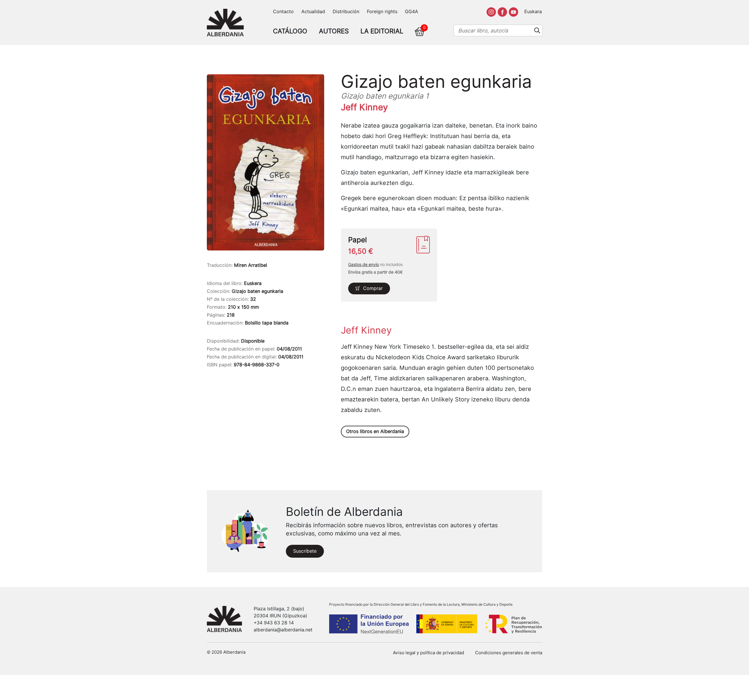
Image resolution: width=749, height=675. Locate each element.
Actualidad (313, 11)
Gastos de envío (363, 264)
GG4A (411, 11)
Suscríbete (305, 551)
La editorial (381, 31)
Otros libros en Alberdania (375, 431)
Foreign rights (382, 11)
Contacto (283, 11)
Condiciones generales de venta (508, 652)
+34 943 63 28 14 (274, 623)
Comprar (373, 288)
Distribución (346, 11)
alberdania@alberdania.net (283, 630)
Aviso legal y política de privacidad (428, 652)
